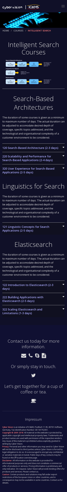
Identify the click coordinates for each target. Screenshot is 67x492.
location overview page (27, 457)
